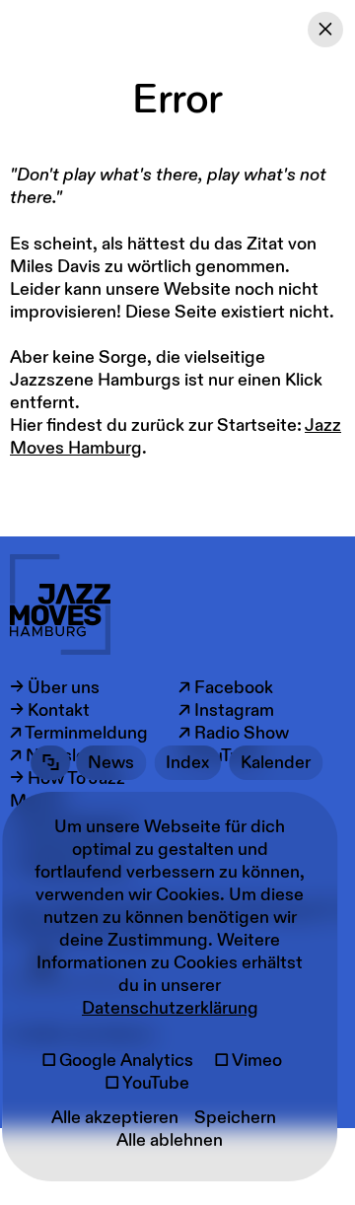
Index (187, 762)
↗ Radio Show (233, 733)
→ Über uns (55, 687)
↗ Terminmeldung (79, 733)
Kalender (276, 762)
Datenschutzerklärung (170, 1008)
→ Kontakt (50, 710)
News (111, 762)
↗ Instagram (226, 710)
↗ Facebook (225, 687)
